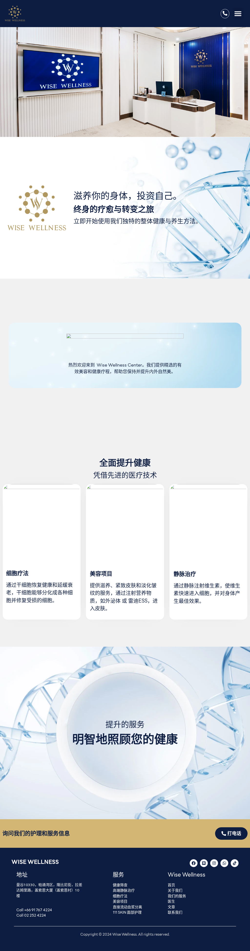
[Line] (204, 863)
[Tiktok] (235, 863)
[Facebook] (194, 863)
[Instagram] (214, 863)
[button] (238, 13)
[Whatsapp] (224, 863)
